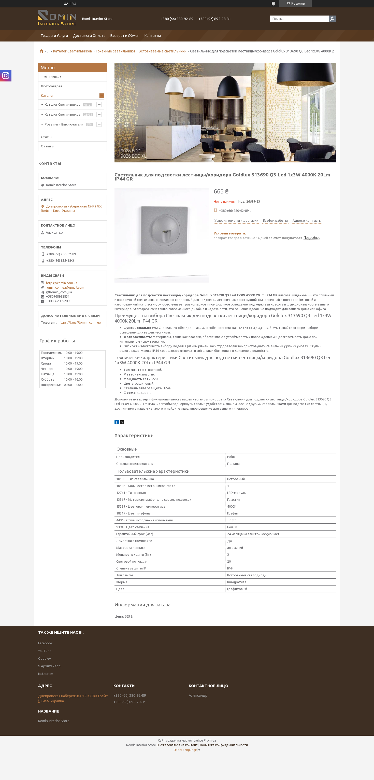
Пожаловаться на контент (178, 745)
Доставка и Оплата (89, 36)
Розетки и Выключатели (64, 124)
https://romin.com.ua (61, 283)
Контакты (153, 36)
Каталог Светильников (72, 51)
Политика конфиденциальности (224, 745)
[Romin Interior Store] (57, 18)
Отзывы (47, 146)
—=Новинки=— (53, 76)
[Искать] (332, 19)
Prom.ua (210, 740)
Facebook (45, 643)
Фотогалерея (51, 86)
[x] (122, 423)
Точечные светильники (115, 51)
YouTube (44, 650)
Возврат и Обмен (124, 36)
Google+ (44, 658)
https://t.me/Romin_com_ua (80, 322)
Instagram (45, 673)
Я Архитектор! (49, 666)
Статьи (46, 136)
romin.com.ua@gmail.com (65, 287)
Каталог (47, 95)
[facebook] (116, 423)
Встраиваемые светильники (162, 51)
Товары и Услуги (54, 36)
